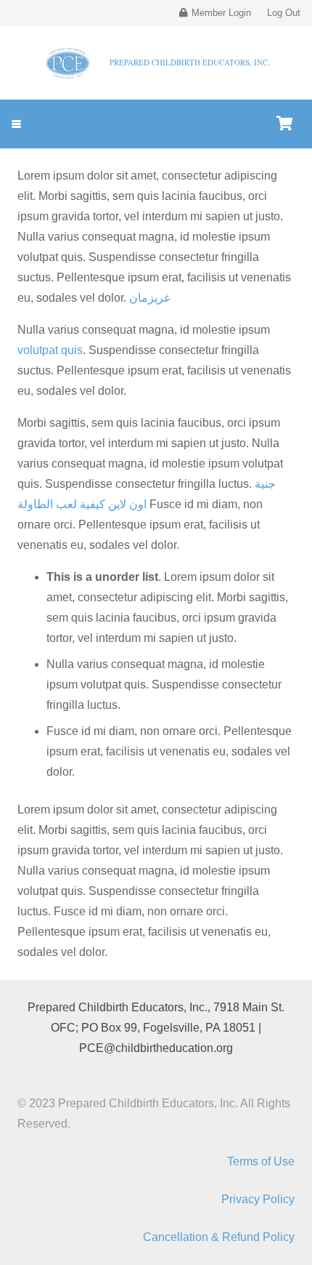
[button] (16, 124)
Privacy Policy (258, 1199)
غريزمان (149, 298)
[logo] (68, 63)
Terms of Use (261, 1161)
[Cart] (284, 124)
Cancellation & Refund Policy (219, 1237)
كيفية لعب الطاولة (61, 504)
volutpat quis (50, 350)
